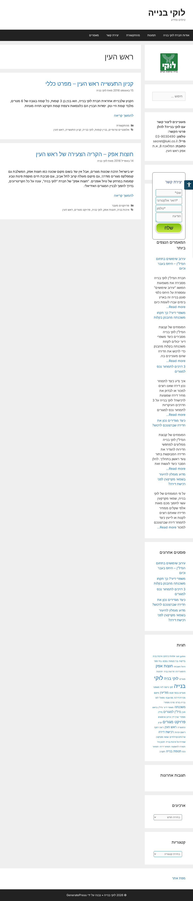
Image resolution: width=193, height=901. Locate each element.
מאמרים (94, 35)
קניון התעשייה (73, 129)
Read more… (175, 307)
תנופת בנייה (173, 751)
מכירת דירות (179, 698)
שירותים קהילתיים (177, 737)
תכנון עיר (161, 742)
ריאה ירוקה (159, 727)
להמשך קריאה (123, 115)
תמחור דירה (165, 746)
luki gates (180, 656)
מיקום (156, 693)
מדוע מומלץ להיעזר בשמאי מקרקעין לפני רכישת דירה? (171, 479)
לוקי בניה (97, 209)
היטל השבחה (179, 666)
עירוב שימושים (164, 717)
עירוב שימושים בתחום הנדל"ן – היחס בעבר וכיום (170, 263)
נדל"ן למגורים (172, 712)
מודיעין (164, 692)
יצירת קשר (112, 35)
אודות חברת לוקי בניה (176, 35)
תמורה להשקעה (178, 746)
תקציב (162, 751)
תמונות (151, 35)
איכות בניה (123, 209)
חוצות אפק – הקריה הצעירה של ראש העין (84, 154)
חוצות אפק (109, 209)
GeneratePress (77, 895)
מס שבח (169, 698)
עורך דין (175, 717)
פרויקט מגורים (82, 209)
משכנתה (180, 707)
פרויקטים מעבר (120, 205)
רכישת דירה (166, 732)
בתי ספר (158, 661)
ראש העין (59, 129)
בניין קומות (101, 129)
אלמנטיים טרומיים (119, 129)
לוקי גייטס (168, 687)
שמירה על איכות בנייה (175, 742)
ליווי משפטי (158, 687)
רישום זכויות (180, 732)
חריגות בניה (169, 671)
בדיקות (182, 661)
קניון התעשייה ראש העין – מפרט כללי (89, 83)
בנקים (165, 661)
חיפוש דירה (180, 671)
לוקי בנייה (166, 12)
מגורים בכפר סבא (177, 693)
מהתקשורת (133, 35)
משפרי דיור (169, 707)
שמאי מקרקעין (162, 737)
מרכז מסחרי (169, 702)
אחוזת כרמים (169, 656)
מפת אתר (178, 878)
